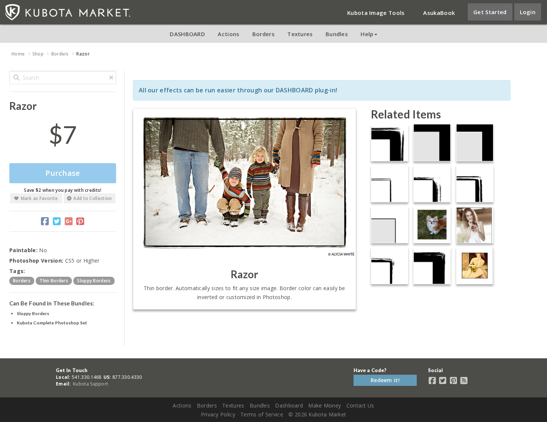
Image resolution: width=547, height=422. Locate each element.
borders (22, 280)
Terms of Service (261, 414)
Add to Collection (92, 198)
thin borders (53, 280)
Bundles (337, 34)
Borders (263, 34)
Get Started (489, 12)
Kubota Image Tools (375, 12)
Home (18, 54)
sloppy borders (94, 280)
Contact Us (360, 405)
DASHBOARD (187, 34)
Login (528, 12)
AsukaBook (439, 12)
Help (367, 34)
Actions (228, 34)
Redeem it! (385, 380)
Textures (300, 34)
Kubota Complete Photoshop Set (52, 323)
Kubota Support (90, 384)
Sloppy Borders (33, 313)
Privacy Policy (218, 414)
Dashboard (289, 405)
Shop (38, 54)
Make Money (324, 405)
